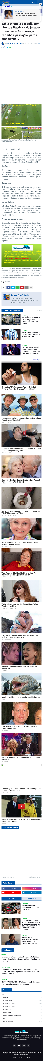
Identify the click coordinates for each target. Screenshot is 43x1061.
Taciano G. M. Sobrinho (20, 295)
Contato (27, 1058)
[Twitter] (7, 47)
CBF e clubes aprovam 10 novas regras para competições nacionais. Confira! (31, 320)
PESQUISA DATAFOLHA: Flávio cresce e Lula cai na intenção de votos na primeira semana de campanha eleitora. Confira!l (21, 972)
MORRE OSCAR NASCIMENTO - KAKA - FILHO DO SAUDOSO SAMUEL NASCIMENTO (30, 940)
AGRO (22, 1018)
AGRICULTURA (22, 1012)
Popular (11, 899)
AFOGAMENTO (22, 1009)
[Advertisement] (21, 74)
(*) (22, 994)
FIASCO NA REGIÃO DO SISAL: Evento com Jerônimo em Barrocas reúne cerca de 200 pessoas (21, 983)
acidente (22, 997)
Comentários (31, 899)
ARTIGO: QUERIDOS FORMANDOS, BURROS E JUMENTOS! (30, 908)
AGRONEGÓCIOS (22, 1021)
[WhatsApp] (10, 47)
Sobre (21, 1058)
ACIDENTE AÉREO (22, 1000)
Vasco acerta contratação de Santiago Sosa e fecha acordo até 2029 (31, 334)
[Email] (26, 287)
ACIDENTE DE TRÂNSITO (22, 1006)
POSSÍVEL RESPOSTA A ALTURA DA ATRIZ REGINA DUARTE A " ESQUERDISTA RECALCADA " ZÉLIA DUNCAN (31, 925)
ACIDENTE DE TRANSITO (22, 1003)
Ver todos (39, 310)
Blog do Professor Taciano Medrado (24, 1053)
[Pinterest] (22, 287)
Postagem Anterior (8, 877)
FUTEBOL (8, 282)
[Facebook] (4, 47)
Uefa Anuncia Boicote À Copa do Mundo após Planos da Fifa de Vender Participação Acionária (31, 351)
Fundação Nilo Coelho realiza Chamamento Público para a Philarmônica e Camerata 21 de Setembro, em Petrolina (21, 959)
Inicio (14, 1058)
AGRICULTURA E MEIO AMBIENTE (22, 1015)
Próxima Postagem (34, 877)
